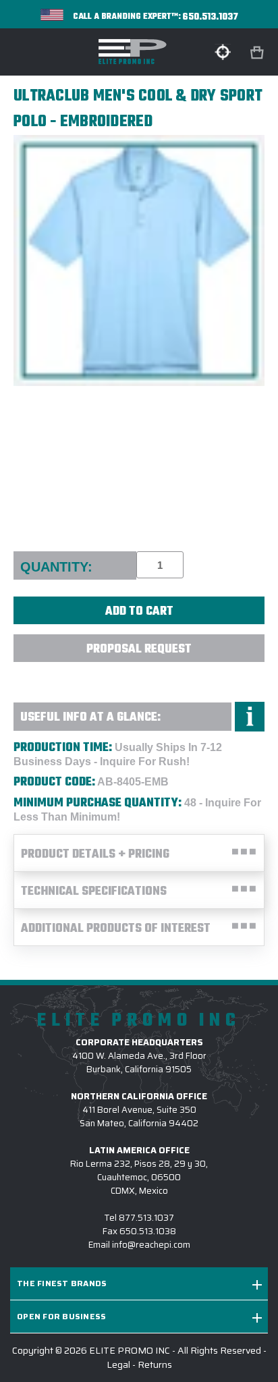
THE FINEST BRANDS (62, 1283)
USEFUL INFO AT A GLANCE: (90, 717)
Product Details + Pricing (95, 854)
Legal (118, 1364)
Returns (155, 1364)
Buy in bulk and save (139, 678)
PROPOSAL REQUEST (139, 649)
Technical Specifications (94, 892)
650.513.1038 (147, 1231)
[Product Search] (223, 52)
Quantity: (56, 566)
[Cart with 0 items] (258, 53)
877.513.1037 (146, 1218)
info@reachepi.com (151, 1245)
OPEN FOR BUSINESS (61, 1316)
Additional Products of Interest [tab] (116, 929)
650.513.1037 (210, 17)
